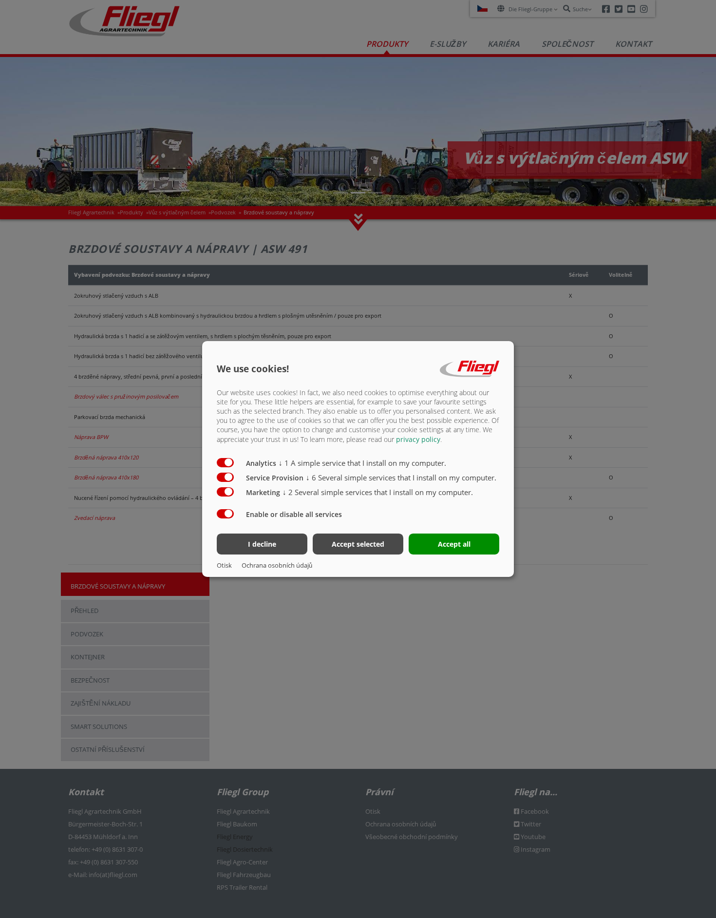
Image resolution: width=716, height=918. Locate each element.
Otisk (224, 565)
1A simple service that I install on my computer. (362, 463)
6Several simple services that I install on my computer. (401, 477)
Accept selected (358, 544)
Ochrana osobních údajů (277, 565)
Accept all (454, 544)
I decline (262, 544)
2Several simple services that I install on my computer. (378, 492)
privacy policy (418, 439)
